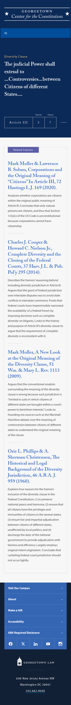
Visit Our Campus (19, 588)
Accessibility (16, 621)
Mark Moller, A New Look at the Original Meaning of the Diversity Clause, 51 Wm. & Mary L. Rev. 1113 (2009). (34, 365)
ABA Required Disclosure (24, 632)
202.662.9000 (35, 691)
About (12, 599)
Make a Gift (15, 610)
